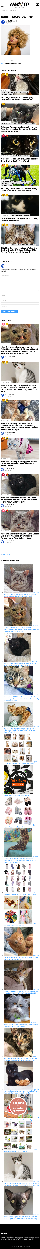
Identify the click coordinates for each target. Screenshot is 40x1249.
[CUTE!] (6, 74)
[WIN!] (6, 362)
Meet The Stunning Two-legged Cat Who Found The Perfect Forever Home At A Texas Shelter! (19, 463)
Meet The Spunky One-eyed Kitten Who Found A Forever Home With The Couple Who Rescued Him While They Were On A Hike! (19, 388)
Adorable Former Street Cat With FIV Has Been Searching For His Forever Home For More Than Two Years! (19, 129)
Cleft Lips (5, 92)
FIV (15, 124)
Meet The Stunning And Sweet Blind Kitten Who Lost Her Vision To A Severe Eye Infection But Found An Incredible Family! (21, 991)
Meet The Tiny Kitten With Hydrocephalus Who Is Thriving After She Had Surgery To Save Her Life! (21, 957)
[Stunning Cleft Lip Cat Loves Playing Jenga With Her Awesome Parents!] (20, 84)
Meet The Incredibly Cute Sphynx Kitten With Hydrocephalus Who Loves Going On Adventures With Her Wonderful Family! (21, 1216)
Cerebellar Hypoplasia (10, 181)
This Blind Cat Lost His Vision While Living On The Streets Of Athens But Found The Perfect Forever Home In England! (19, 250)
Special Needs (7, 94)
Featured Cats (16, 92)
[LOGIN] (37, 4)
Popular (3, 324)
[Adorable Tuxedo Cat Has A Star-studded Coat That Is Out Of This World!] (20, 146)
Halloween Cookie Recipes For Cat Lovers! (16, 795)
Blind (14, 245)
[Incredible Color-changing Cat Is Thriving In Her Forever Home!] (20, 205)
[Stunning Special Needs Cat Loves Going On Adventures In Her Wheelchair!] (20, 175)
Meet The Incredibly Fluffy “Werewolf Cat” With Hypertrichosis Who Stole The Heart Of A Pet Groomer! (21, 1024)
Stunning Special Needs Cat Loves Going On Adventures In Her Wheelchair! (19, 189)
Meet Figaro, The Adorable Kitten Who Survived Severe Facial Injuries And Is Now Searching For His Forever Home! (20, 1058)
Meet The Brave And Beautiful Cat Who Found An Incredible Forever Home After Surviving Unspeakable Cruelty (21, 1091)
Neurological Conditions (11, 183)
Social (25, 92)
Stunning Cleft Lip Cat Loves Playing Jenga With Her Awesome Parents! (17, 98)
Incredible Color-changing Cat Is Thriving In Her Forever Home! (19, 219)
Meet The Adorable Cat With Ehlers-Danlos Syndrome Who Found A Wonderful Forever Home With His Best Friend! (20, 536)
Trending (3, 135)
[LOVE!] (3, 74)
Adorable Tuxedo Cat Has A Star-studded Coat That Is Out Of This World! (19, 160)
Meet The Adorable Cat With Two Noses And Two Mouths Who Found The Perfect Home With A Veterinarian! (19, 499)
